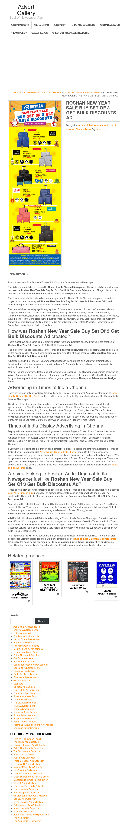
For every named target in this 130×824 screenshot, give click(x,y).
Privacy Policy (18, 32)
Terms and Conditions (82, 24)
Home (17, 92)
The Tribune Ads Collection (27, 751)
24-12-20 (101, 129)
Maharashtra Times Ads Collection (30, 779)
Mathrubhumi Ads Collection (27, 773)
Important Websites (23, 811)
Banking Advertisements (25, 629)
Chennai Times (92, 92)
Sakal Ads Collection (23, 754)
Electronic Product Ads (24, 670)
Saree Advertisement (24, 708)
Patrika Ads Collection (24, 757)
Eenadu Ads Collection (24, 798)
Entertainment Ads (22, 633)
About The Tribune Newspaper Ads (31, 814)
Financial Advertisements (26, 677)
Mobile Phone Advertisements (28, 648)
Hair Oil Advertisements (25, 721)
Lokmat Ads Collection (24, 782)
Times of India (72, 92)
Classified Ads (39, 32)
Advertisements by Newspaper (42, 92)
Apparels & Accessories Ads (27, 626)
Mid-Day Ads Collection (25, 770)
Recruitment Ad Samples (25, 693)
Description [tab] (17, 274)
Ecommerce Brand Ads (25, 652)
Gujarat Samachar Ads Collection (30, 795)
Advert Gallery (26, 9)
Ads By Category (19, 24)
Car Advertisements (23, 658)
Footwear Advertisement (25, 712)
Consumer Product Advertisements (31, 664)
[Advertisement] (65, 62)
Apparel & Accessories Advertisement (97, 125)
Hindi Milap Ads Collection (26, 792)
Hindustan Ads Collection (26, 789)
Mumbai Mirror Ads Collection (28, 767)
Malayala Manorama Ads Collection (31, 776)
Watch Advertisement (24, 705)
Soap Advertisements (24, 718)
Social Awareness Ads (24, 696)
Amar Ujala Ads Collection (26, 808)
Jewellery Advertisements (26, 645)
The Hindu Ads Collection (26, 741)
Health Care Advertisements (27, 639)
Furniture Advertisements (26, 636)
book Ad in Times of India (21, 492)
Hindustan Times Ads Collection (29, 786)
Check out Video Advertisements (70, 32)
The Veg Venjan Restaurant (27, 820)
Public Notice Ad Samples (26, 655)
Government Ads (21, 680)
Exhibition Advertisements (26, 674)
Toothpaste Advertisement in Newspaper (33, 724)
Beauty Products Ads (23, 661)
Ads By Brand (41, 24)
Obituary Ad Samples (24, 686)
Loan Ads (18, 683)
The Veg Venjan (21, 817)
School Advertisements (24, 715)
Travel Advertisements (24, 702)
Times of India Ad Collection (27, 738)
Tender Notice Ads (22, 699)
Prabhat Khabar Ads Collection (28, 760)
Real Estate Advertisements (27, 689)
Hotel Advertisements (24, 642)
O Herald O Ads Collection (26, 763)
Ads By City (59, 24)
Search (14, 615)
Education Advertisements (26, 667)
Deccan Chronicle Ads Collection (29, 745)
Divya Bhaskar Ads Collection (28, 801)
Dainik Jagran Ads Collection (27, 805)
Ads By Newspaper (110, 24)
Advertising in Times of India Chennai (58, 451)
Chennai (70, 129)
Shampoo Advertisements (26, 727)
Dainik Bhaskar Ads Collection (28, 748)
